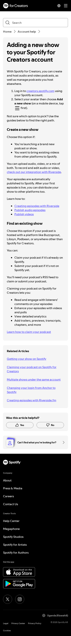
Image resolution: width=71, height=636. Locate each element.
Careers (8, 496)
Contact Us (10, 504)
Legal (5, 623)
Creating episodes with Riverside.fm (31, 400)
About (7, 480)
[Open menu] (65, 5)
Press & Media (12, 488)
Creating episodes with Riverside (36, 206)
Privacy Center (18, 623)
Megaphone (11, 529)
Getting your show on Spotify (26, 359)
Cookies (7, 630)
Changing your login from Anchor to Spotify (31, 390)
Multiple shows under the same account (34, 379)
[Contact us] (62, 442)
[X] (7, 599)
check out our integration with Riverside (34, 172)
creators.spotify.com (40, 91)
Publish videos (24, 214)
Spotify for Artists (15, 545)
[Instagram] (19, 599)
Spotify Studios (13, 537)
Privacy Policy (34, 623)
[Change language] (58, 6)
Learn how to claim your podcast (29, 332)
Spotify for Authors (16, 552)
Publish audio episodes (29, 210)
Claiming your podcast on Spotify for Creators (31, 369)
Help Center (11, 521)
